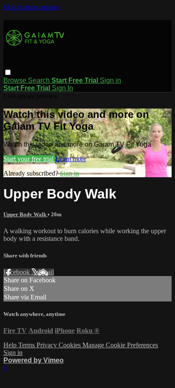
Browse (15, 80)
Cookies (70, 345)
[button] (8, 72)
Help (10, 345)
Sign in (110, 80)
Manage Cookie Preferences (120, 345)
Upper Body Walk (25, 214)
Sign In (62, 88)
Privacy (48, 345)
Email (46, 272)
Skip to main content (31, 7)
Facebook (17, 272)
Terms (27, 345)
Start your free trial (29, 158)
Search (39, 80)
